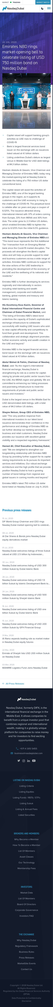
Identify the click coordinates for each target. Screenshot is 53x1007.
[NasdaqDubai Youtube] (34, 761)
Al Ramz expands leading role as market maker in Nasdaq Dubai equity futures (26, 640)
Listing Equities (26, 791)
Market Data (26, 892)
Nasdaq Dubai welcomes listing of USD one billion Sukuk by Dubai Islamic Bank (24, 611)
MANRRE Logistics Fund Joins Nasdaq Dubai (24, 667)
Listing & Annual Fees (26, 809)
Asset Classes (26, 856)
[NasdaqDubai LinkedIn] (28, 761)
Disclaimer (26, 1001)
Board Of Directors (26, 904)
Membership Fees (26, 868)
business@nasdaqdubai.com (28, 753)
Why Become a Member (26, 839)
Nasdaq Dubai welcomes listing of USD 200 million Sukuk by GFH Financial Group (24, 625)
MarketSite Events (26, 963)
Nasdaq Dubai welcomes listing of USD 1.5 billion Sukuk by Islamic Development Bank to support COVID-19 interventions (25, 581)
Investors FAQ (27, 915)
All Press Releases (15, 683)
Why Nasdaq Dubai (26, 940)
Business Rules (26, 951)
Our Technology (27, 862)
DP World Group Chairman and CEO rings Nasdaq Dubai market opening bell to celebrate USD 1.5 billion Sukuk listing (26, 523)
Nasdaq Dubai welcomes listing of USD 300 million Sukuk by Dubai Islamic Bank (24, 567)
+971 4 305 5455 (28, 748)
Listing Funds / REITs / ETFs (26, 797)
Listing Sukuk (26, 803)
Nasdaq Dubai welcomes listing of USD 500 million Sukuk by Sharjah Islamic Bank (24, 596)
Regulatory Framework (26, 946)
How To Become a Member (26, 845)
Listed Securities (26, 815)
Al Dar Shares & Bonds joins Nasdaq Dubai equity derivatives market (23, 538)
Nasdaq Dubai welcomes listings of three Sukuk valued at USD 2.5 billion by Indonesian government (26, 552)
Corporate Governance (26, 910)
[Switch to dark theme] (42, 8)
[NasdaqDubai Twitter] (18, 761)
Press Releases (26, 957)
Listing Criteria (26, 786)
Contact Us (26, 969)
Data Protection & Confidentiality (26, 998)
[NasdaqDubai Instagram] (23, 761)
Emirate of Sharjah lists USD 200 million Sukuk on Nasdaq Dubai (26, 655)
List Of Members (26, 850)
